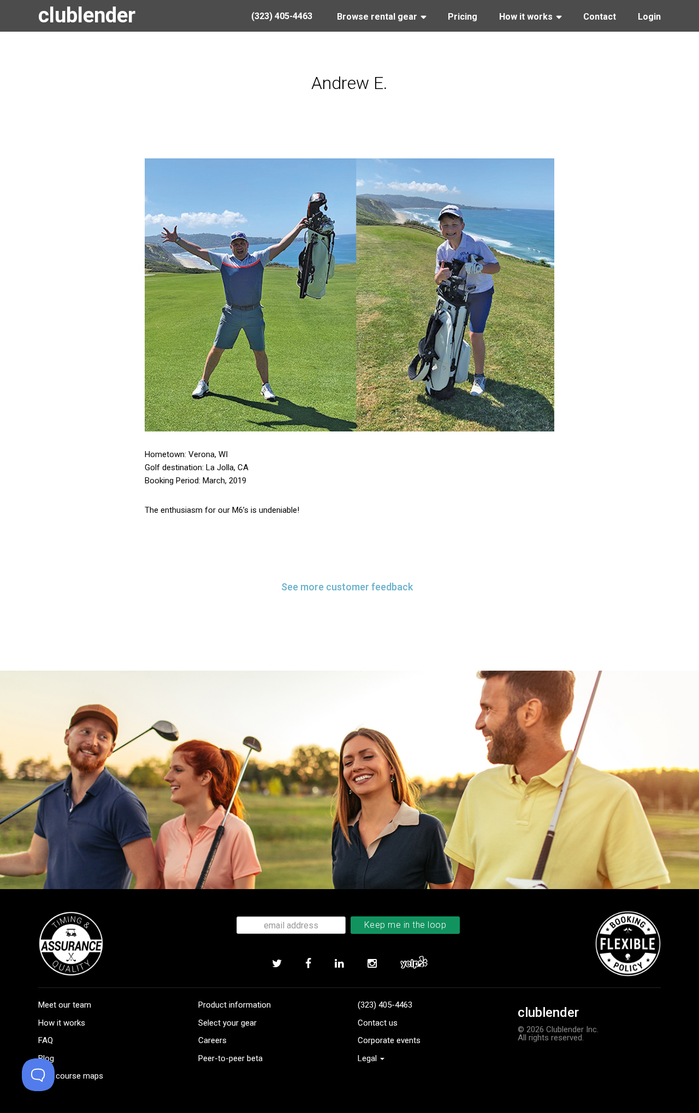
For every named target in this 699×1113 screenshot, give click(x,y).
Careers (212, 1040)
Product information (234, 1005)
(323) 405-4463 (385, 1005)
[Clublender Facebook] (308, 964)
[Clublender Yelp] (413, 964)
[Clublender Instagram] (372, 964)
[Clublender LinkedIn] (339, 964)
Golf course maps (70, 1076)
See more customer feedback (347, 587)
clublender (86, 15)
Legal (368, 1058)
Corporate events (389, 1040)
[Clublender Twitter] (276, 964)
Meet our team (64, 1005)
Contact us (378, 1023)
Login (649, 16)
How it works (61, 1023)
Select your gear (227, 1023)
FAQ (45, 1040)
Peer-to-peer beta (230, 1058)
